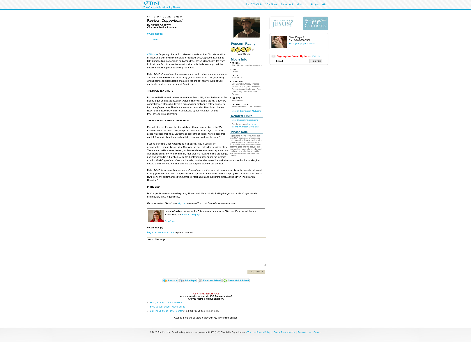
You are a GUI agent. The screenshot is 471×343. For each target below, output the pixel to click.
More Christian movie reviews (245, 120)
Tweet (156, 39)
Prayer (315, 4)
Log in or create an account (160, 232)
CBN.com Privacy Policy (258, 332)
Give (324, 4)
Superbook (287, 4)
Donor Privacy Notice (284, 332)
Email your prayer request (302, 43)
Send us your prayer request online (167, 306)
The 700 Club (254, 4)
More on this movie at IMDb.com (246, 111)
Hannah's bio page (190, 214)
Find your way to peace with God (166, 302)
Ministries (302, 4)
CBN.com (152, 54)
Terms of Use (304, 332)
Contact (317, 332)
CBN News (271, 4)
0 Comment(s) (155, 33)
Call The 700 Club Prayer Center (166, 311)
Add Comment (256, 272)
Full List (316, 56)
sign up (181, 203)
